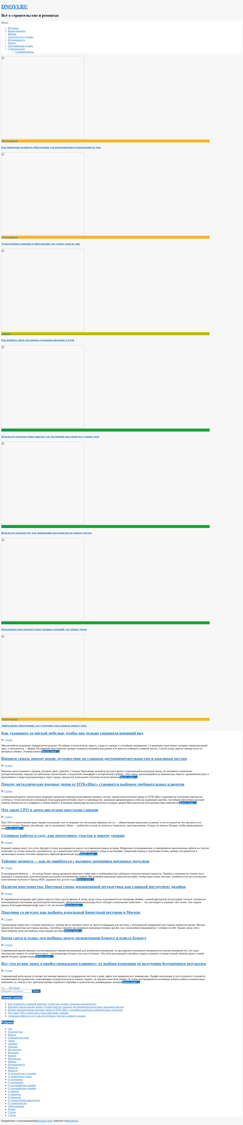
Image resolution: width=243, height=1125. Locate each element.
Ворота (12, 1034)
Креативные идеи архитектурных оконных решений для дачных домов (44, 629)
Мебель (12, 1061)
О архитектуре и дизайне (22, 1073)
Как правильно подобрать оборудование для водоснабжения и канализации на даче (51, 147)
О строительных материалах (24, 1100)
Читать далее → (51, 751)
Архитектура (8, 430)
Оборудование (9, 140)
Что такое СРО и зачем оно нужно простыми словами (49, 810)
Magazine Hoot (44, 1120)
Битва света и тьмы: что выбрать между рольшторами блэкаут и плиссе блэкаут (73, 938)
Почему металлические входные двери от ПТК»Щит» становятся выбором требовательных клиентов (92, 784)
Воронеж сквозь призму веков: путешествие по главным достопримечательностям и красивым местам (94, 758)
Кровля (12, 1055)
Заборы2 (13, 1046)
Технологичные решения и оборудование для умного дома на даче (40, 243)
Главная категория (18, 1037)
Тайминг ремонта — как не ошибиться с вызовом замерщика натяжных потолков (75, 861)
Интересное (14, 1049)
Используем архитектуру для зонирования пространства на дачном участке (46, 532)
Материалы (14, 1058)
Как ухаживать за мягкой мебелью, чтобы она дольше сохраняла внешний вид (72, 733)
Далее (16, 987)
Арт (10, 1028)
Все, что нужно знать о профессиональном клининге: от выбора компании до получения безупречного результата (103, 963)
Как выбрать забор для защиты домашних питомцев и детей (37, 340)
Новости (13, 1067)
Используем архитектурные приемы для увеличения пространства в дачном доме (50, 436)
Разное (12, 1109)
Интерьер (13, 1052)
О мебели (13, 1091)
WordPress (72, 1120)
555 (11, 987)
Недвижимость (16, 1064)
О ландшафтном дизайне (22, 1085)
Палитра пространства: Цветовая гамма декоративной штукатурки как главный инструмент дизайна (93, 886)
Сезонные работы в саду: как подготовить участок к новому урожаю (63, 835)
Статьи (8, 739)
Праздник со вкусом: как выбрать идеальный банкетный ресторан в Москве (70, 912)
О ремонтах (14, 1094)
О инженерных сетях (20, 1076)
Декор (11, 1040)
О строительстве (17, 1103)
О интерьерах (15, 1079)
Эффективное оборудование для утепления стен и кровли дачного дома (43, 725)
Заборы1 (6, 333)
